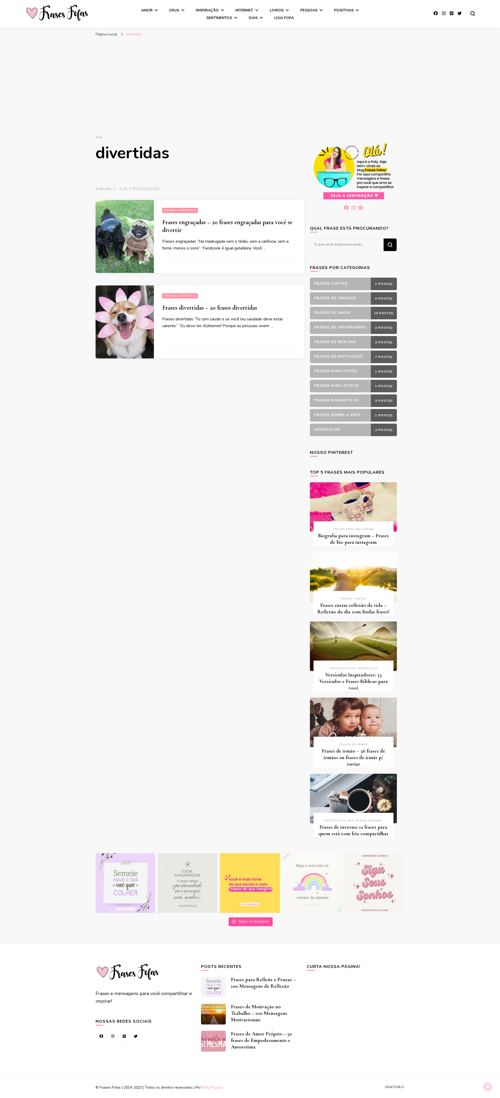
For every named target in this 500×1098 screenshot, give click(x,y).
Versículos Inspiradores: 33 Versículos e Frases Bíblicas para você (353, 681)
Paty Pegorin (212, 1087)
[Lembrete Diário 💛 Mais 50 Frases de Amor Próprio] (374, 883)
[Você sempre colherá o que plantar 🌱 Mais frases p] (125, 883)
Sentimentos (219, 17)
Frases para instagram (353, 529)
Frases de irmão (353, 744)
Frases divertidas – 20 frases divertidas (209, 308)
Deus (174, 10)
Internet (244, 10)
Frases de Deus (342, 668)
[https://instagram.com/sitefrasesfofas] (113, 1036)
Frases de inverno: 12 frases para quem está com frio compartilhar (353, 830)
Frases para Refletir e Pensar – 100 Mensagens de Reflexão (263, 983)
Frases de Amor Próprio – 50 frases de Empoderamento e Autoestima (261, 1040)
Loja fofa (284, 17)
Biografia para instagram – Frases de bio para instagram (353, 539)
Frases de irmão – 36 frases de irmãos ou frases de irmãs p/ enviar (353, 757)
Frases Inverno (369, 820)
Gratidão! (394, 1087)
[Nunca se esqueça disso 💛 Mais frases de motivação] (250, 883)
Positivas (344, 10)
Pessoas (308, 10)
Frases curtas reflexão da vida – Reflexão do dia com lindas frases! (353, 608)
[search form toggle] (472, 13)
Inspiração (207, 10)
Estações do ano (339, 820)
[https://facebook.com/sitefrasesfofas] (101, 1036)
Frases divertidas (180, 210)
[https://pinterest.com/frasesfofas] (124, 1036)
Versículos (368, 668)
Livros (277, 10)
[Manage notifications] (488, 1086)
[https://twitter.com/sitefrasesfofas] (135, 1036)
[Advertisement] (250, 78)
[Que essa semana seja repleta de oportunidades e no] (187, 883)
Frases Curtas (353, 599)
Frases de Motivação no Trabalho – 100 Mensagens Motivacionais (259, 1013)
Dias (253, 17)
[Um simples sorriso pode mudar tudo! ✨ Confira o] (312, 883)
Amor (147, 10)
